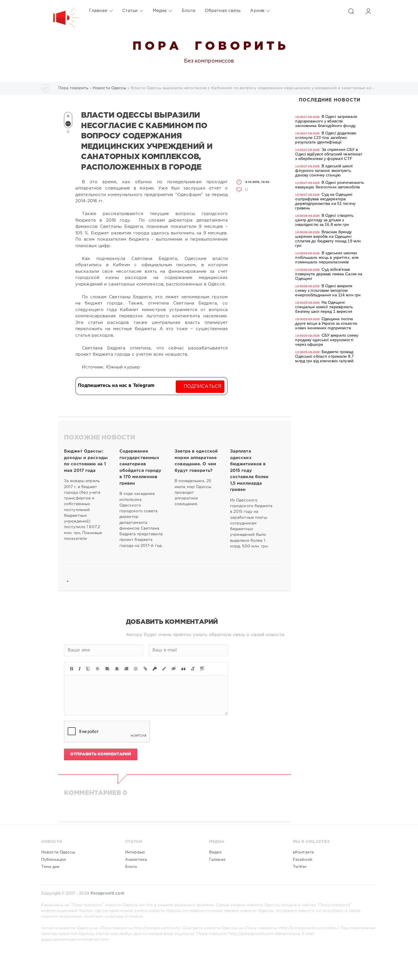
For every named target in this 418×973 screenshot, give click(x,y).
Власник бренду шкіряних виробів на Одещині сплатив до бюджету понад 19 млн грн (328, 239)
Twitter (300, 866)
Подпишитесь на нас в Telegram (116, 386)
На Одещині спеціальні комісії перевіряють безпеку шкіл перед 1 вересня (324, 307)
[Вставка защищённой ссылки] (155, 668)
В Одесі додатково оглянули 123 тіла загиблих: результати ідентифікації (325, 137)
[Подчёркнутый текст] (88, 668)
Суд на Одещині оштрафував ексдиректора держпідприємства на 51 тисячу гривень (325, 201)
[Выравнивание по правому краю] (126, 668)
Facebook (303, 859)
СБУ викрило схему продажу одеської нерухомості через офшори (326, 340)
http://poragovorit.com (251, 934)
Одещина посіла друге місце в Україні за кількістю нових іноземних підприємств (326, 323)
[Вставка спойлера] (202, 668)
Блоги (188, 10)
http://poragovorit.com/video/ (308, 928)
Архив (257, 10)
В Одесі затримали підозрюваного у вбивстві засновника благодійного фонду (326, 121)
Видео (215, 852)
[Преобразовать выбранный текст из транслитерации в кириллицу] (193, 668)
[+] (68, 116)
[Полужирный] (71, 668)
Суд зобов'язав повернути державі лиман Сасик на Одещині (328, 274)
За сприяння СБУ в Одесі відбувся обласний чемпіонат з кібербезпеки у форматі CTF (328, 154)
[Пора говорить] (60, 11)
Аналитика (136, 859)
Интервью (135, 852)
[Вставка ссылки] (145, 668)
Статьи (130, 10)
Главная (98, 10)
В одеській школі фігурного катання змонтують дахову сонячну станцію (324, 170)
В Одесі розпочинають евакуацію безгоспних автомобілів (329, 184)
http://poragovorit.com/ (157, 928)
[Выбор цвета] (164, 668)
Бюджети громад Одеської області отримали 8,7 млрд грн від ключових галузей (324, 356)
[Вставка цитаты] (183, 668)
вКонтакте (303, 852)
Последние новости (329, 100)
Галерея (217, 859)
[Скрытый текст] (174, 668)
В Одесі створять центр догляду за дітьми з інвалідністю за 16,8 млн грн (324, 220)
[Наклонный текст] (80, 668)
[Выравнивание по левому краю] (107, 668)
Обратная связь (223, 10)
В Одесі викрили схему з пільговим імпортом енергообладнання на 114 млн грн (328, 290)
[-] (68, 124)
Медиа (160, 10)
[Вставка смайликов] (136, 668)
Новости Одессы (58, 852)
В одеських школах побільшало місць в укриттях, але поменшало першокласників (327, 257)
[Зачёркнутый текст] (97, 668)
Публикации (53, 859)
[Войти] (368, 11)
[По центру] (117, 668)
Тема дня (50, 866)
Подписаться (203, 386)
